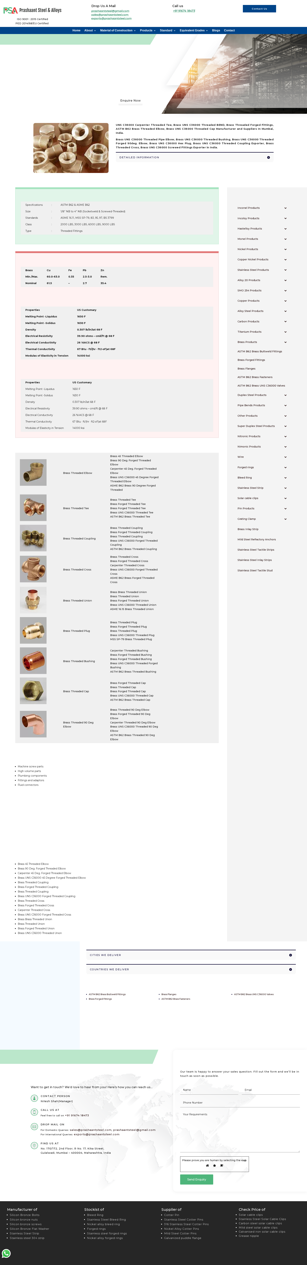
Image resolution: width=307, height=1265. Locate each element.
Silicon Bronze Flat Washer (29, 1228)
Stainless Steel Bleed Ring (106, 1219)
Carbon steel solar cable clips (260, 1223)
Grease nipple (249, 1236)
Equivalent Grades (192, 30)
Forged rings (96, 1228)
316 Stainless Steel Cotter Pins (186, 1224)
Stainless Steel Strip (24, 1233)
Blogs (216, 30)
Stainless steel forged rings (107, 1233)
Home (76, 30)
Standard (166, 30)
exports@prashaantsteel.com (111, 18)
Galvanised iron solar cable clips (262, 1231)
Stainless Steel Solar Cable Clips (262, 1219)
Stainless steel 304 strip (27, 1238)
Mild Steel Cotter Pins (180, 1233)
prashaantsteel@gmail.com (110, 11)
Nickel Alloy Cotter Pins (181, 1228)
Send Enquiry (196, 1179)
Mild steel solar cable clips (258, 1227)
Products (146, 30)
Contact (229, 30)
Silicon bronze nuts (24, 1219)
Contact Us (259, 8)
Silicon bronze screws (26, 1224)
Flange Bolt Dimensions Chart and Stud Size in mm (40, 1013)
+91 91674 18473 (184, 11)
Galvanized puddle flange (182, 1238)
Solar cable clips (251, 1214)
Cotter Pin (171, 1215)
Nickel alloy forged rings (105, 1238)
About (88, 30)
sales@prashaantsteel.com (110, 14)
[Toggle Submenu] (285, 208)
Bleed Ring (95, 1215)
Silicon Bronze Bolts (24, 1215)
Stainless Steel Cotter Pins (183, 1219)
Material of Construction (116, 30)
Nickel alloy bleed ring (103, 1224)
